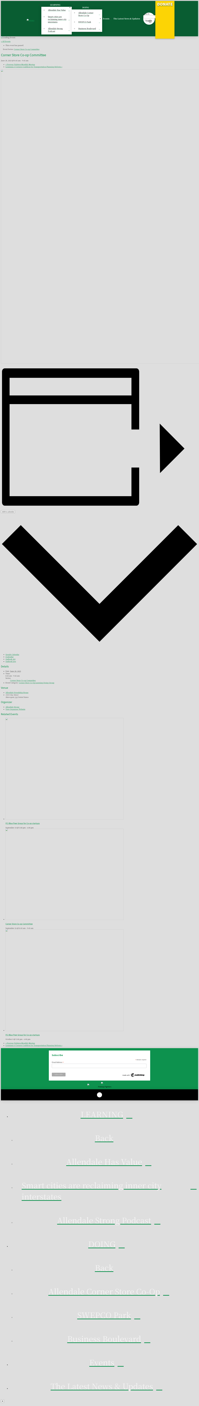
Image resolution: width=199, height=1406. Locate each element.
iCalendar (10, 657)
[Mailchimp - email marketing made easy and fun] (133, 1077)
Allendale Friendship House (17, 692)
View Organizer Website (15, 709)
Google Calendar (12, 654)
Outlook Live (11, 661)
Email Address (58, 1062)
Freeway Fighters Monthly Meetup (20, 64)
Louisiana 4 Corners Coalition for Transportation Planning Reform (34, 67)
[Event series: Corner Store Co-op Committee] (34, 928)
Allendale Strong (12, 707)
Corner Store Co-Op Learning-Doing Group (36, 683)
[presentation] (64, 819)
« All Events (5, 41)
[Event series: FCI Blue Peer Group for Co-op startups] (35, 827)
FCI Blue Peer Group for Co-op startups (23, 823)
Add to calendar (8, 512)
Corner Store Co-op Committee (23, 680)
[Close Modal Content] (2, 1401)
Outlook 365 (10, 659)
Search (146, 14)
